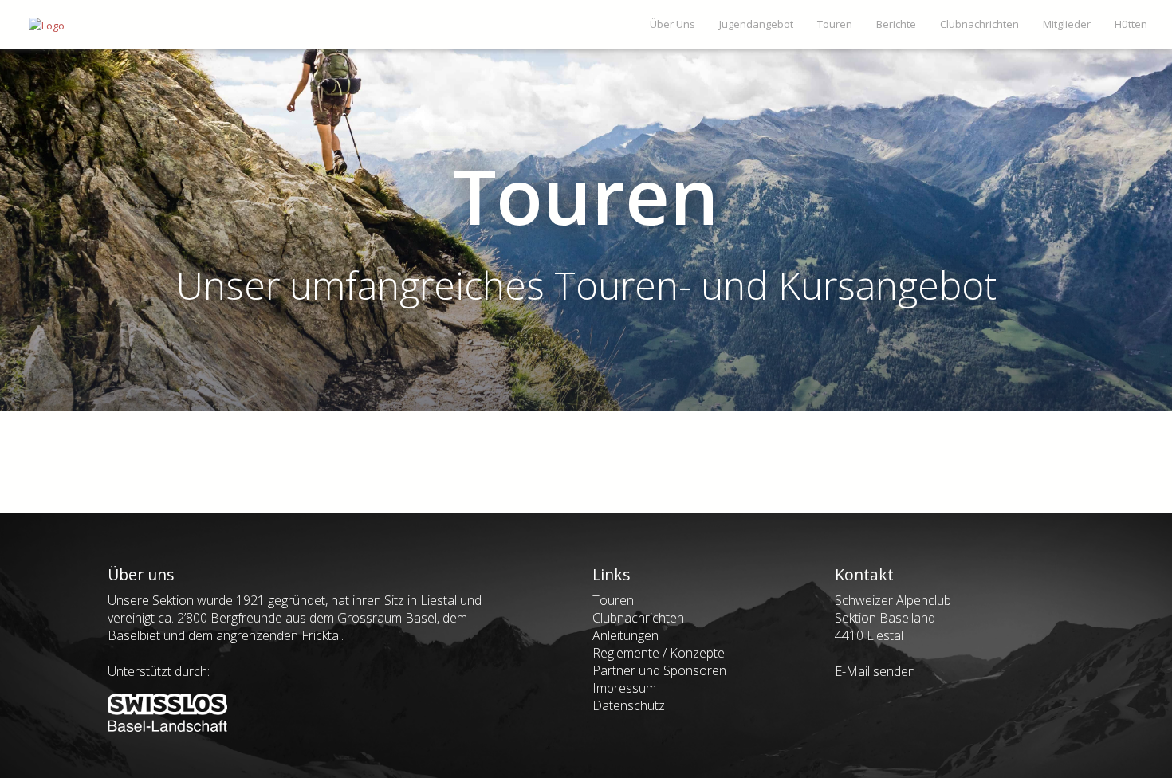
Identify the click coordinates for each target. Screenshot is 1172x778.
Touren (613, 600)
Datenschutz (628, 705)
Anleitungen (625, 635)
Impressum (624, 688)
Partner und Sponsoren (659, 670)
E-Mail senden (875, 671)
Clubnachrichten (638, 618)
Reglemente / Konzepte (658, 653)
